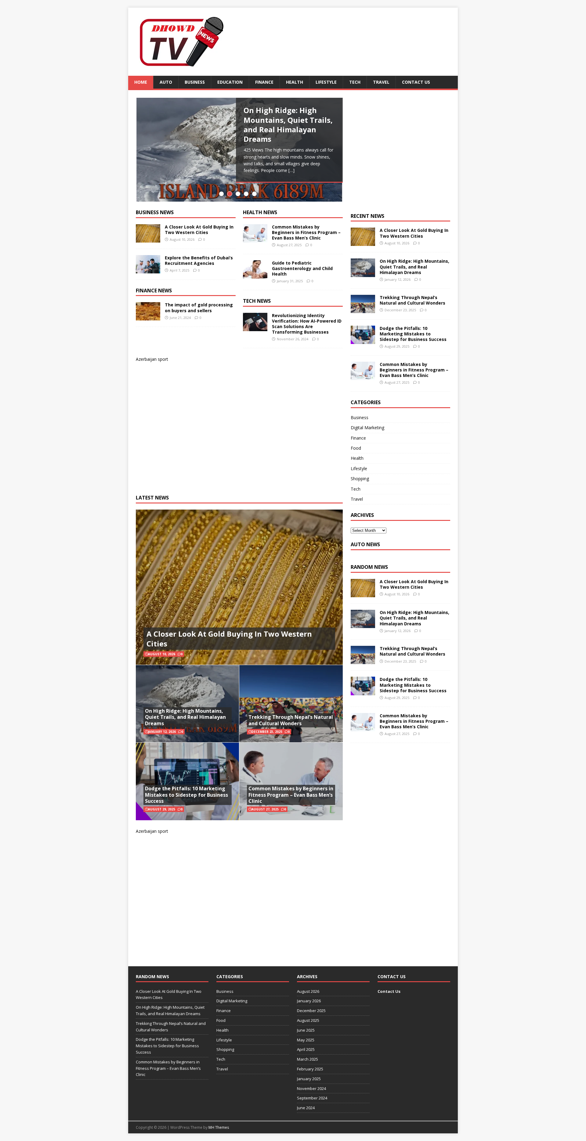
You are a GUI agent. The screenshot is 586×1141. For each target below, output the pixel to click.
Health (294, 82)
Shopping (360, 478)
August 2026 (308, 991)
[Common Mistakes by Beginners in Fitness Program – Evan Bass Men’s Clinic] (255, 239)
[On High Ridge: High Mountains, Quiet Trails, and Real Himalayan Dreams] (363, 273)
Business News (155, 212)
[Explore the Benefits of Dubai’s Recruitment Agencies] (148, 269)
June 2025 (306, 1030)
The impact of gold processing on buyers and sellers (199, 307)
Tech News (257, 301)
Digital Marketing (367, 427)
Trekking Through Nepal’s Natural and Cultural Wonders (290, 720)
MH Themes (218, 1127)
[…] (291, 170)
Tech (354, 82)
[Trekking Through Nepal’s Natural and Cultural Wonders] (363, 309)
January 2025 (309, 1078)
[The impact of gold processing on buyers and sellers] (148, 317)
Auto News (365, 544)
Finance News (154, 290)
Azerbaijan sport (152, 359)
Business (195, 82)
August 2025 (308, 1020)
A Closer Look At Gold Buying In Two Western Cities (199, 229)
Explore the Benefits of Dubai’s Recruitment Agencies (199, 260)
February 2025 (310, 1069)
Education (230, 82)
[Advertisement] (226, 424)
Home (140, 82)
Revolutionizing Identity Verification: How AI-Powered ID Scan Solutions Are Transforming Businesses (307, 324)
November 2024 (311, 1088)
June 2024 (306, 1107)
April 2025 (306, 1049)
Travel (381, 82)
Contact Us (416, 82)
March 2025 (307, 1059)
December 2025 (311, 1010)
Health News (260, 212)
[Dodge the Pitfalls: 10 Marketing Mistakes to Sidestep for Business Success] (363, 340)
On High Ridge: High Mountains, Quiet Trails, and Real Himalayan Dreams (185, 717)
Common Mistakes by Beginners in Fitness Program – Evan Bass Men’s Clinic (306, 232)
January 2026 (309, 1001)
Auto (166, 82)
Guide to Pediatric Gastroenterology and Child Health (302, 268)
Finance (264, 82)
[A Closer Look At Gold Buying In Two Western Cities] (148, 239)
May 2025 (305, 1040)
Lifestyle (326, 82)
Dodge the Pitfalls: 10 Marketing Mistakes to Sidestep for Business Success (186, 795)
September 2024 (312, 1098)
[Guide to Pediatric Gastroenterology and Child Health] (255, 275)
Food (356, 448)
